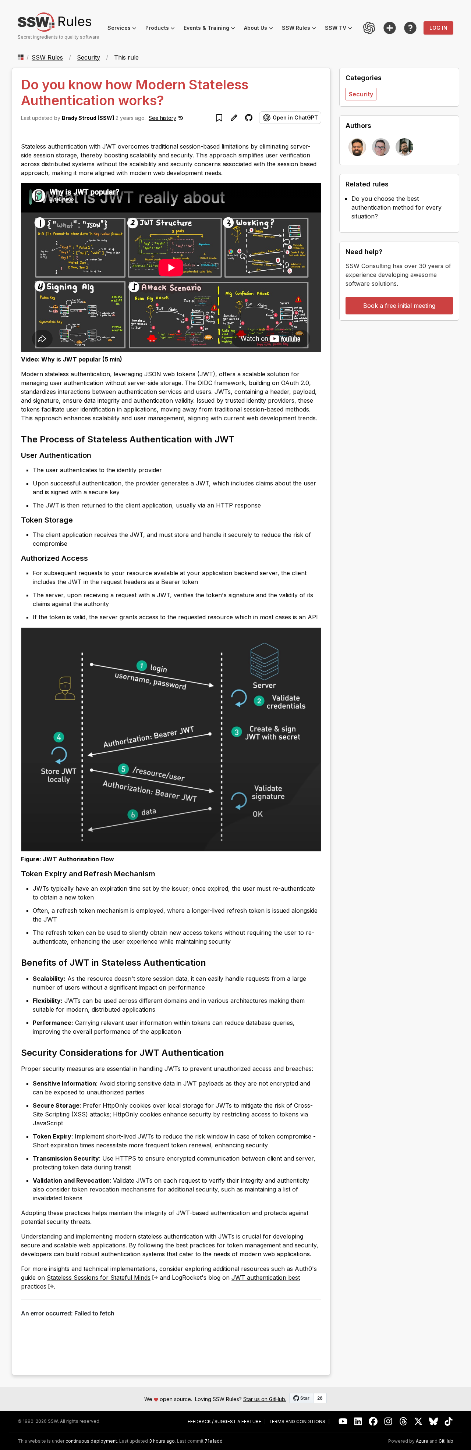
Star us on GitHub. (264, 1399)
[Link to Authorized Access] (94, 558)
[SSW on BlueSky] (433, 1421)
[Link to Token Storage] (79, 520)
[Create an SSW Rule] (389, 28)
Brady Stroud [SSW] (88, 118)
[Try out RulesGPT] (369, 28)
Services (124, 29)
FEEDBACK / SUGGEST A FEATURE (224, 1421)
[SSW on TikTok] (448, 1421)
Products (162, 29)
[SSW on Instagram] (388, 1421)
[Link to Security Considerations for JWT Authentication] (230, 1052)
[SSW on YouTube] (343, 1421)
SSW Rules (301, 29)
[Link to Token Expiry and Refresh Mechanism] (161, 873)
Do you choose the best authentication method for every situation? (396, 207)
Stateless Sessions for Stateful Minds (98, 1277)
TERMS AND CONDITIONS (297, 1421)
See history (162, 118)
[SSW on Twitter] (418, 1421)
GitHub (446, 1441)
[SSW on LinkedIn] (358, 1421)
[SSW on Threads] (403, 1421)
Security (88, 57)
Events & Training (212, 29)
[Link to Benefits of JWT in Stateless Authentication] (212, 962)
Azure (422, 1441)
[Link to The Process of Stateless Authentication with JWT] (241, 438)
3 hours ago (162, 1441)
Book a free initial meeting (399, 305)
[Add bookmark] (219, 117)
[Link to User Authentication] (97, 455)
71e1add (214, 1441)
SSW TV (341, 29)
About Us (260, 29)
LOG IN (438, 28)
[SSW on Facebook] (373, 1421)
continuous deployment (91, 1441)
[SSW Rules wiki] (410, 28)
